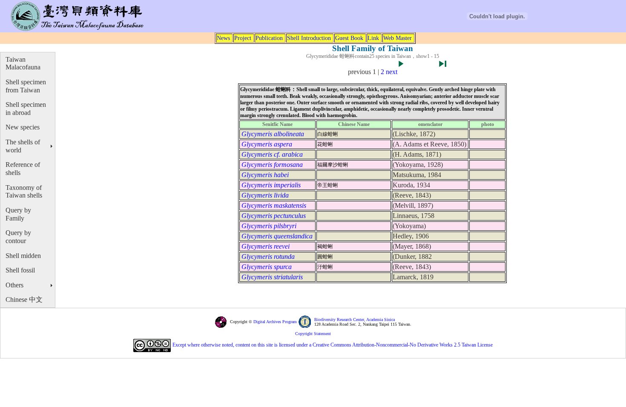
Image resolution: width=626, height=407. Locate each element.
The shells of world (23, 146)
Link (373, 37)
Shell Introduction (309, 37)
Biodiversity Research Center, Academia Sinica (354, 319)
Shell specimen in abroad (26, 108)
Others (14, 285)
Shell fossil (20, 270)
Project (242, 37)
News (223, 37)
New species (23, 127)
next (391, 71)
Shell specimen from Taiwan (26, 86)
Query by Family (18, 214)
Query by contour (18, 236)
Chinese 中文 (24, 299)
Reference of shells (23, 168)
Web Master (397, 37)
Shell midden (23, 255)
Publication (269, 37)
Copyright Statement (313, 333)
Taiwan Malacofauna (23, 63)
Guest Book (349, 37)
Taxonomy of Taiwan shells (24, 191)
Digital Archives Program (274, 321)
